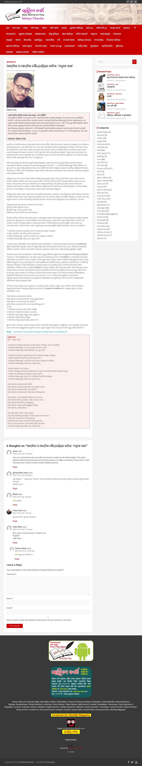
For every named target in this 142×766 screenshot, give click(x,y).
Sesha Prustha (116, 707)
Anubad (93, 704)
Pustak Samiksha (35, 704)
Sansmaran (113, 704)
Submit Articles (130, 707)
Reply (15, 467)
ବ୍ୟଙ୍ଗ (126, 28)
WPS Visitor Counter (75, 748)
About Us (22, 702)
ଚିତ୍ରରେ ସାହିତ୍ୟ (113, 40)
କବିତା (44, 28)
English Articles (52, 707)
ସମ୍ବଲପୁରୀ (105, 34)
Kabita (52, 702)
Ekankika (41, 707)
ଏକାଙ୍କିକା (49, 40)
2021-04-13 (10, 70)
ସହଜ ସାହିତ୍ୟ (67, 34)
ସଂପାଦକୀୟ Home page (106, 214)
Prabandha (96, 702)
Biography (9, 707)
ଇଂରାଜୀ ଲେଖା (68, 40)
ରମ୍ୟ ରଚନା (115, 28)
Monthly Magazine (118, 710)
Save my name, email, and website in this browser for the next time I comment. (39, 620)
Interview (48, 704)
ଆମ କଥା (16, 28)
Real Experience (125, 704)
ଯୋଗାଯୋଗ (70, 46)
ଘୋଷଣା (9, 52)
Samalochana (21, 704)
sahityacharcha (20, 70)
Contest (67, 710)
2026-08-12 (111, 90)
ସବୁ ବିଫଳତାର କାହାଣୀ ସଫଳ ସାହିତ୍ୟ (121, 77)
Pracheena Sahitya (83, 702)
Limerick (17, 707)
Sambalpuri (102, 704)
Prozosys (51, 762)
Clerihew (26, 707)
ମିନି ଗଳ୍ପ (35, 28)
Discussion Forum (47, 710)
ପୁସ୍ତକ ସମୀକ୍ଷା (25, 34)
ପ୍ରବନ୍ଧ (89, 28)
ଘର (7, 28)
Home (14, 702)
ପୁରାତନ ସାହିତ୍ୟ (76, 28)
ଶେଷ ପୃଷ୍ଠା (27, 46)
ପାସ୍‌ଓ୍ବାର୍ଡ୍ (111, 87)
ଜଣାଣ (64, 28)
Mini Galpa (45, 702)
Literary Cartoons (91, 707)
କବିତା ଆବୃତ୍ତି (82, 34)
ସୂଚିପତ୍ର (119, 46)
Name (10, 598)
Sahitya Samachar (67, 707)
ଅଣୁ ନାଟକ (100, 135)
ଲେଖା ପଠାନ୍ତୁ (56, 46)
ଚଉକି (109, 96)
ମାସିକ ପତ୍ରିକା (38, 52)
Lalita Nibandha (108, 702)
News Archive (22, 710)
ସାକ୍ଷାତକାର (40, 34)
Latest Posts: (111, 75)
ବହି (58, 40)
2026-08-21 (111, 80)
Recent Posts (104, 71)
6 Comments (31, 70)
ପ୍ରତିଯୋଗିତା (107, 46)
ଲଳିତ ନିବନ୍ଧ (101, 28)
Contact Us (34, 710)
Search (134, 62)
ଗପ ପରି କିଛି (112, 105)
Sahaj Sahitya (71, 704)
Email (9, 608)
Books (33, 707)
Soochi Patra (77, 710)
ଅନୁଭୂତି (9, 40)
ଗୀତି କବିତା (54, 28)
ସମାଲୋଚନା (10, 34)
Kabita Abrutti (83, 704)
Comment (11, 574)
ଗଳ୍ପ (25, 28)
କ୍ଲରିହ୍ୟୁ (38, 40)
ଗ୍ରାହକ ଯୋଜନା (22, 52)
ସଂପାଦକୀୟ (98, 40)
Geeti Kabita (62, 702)
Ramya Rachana (122, 702)
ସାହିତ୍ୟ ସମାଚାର (84, 40)
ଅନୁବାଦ (94, 34)
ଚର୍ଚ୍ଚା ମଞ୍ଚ (82, 46)
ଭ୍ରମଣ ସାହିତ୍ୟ (12, 46)
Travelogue (104, 707)
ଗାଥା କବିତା (101, 162)
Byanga (12, 704)
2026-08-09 (111, 99)
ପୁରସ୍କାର (94, 46)
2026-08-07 (111, 109)
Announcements (102, 710)
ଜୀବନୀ (18, 40)
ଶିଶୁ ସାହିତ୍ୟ (54, 34)
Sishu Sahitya (58, 704)
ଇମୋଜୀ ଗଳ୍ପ (41, 46)
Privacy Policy (71, 751)
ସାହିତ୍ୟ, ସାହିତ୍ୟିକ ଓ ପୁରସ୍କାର (119, 115)
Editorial (80, 707)
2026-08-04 (111, 118)
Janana (71, 702)
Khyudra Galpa (33, 702)
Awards (59, 710)
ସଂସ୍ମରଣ (117, 34)
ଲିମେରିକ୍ (27, 40)
